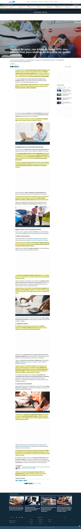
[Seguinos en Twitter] (19, 517)
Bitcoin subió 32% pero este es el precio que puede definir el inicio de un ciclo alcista (16, 509)
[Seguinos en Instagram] (11, 517)
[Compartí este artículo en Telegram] (17, 66)
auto (17, 480)
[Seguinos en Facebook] (13, 517)
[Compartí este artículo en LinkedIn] (15, 66)
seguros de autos (21, 70)
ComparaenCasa (38, 238)
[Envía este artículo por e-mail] (18, 66)
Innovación (56, 1)
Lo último (28, 1)
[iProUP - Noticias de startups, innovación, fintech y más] (11, 2)
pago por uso (40, 162)
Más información (35, 9)
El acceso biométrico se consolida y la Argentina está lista (67, 103)
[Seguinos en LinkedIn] (16, 517)
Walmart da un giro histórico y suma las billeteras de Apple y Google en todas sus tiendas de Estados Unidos (64, 509)
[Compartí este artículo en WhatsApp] (14, 66)
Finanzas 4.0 (40, 1)
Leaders (31, 523)
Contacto (40, 523)
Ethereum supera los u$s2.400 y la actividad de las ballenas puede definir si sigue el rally (32, 509)
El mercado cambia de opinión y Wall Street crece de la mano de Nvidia (67, 98)
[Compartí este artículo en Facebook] (10, 66)
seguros (20, 480)
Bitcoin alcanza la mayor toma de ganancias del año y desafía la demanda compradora (48, 509)
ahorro (25, 480)
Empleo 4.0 (46, 1)
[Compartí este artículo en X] (12, 66)
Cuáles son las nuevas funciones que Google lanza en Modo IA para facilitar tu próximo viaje (66, 90)
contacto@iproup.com (12, 522)
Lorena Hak (13, 63)
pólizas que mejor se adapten (30, 362)
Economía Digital (34, 1)
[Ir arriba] (79, 526)
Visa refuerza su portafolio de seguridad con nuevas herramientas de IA (67, 94)
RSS (64, 517)
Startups (51, 1)
